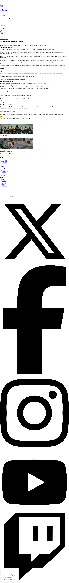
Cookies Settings (4, 186)
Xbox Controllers (4, 161)
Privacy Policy (4, 185)
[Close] (17, 571)
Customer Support (5, 171)
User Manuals (4, 174)
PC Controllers (4, 162)
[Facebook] (34, 373)
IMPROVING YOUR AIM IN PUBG (6, 151)
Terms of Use (4, 183)
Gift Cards (3, 165)
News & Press (4, 181)
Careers (3, 180)
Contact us (3, 170)
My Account (4, 172)
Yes (1, 155)
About (3, 179)
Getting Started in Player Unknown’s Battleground (7, 111)
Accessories (4, 164)
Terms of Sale (4, 184)
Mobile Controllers (5, 159)
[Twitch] (34, 580)
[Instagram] (34, 451)
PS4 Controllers (4, 163)
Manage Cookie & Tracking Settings (9, 579)
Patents (3, 182)
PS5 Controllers (4, 160)
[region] (9, 575)
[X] (34, 264)
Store (3, 166)
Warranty (3, 175)
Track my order (4, 173)
